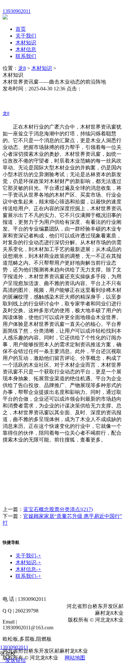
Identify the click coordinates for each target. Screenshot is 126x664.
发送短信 (15, 660)
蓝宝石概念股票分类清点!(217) (58, 509)
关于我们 (26, 36)
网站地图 (75, 657)
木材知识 (26, 42)
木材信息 (26, 49)
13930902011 (14, 647)
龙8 (22, 68)
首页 (21, 29)
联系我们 (26, 56)
